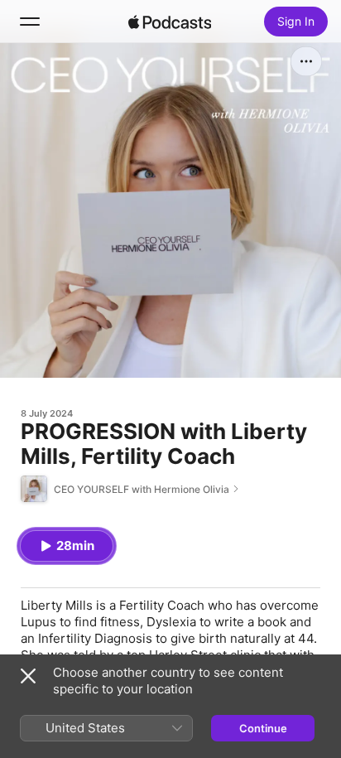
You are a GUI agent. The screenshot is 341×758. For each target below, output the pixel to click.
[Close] (28, 676)
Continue (263, 728)
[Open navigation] (30, 21)
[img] (169, 21)
